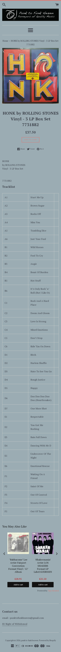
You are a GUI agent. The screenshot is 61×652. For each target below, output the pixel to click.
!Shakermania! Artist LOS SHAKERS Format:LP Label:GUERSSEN (43, 565)
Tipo (50, 590)
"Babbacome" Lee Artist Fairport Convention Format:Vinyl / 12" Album (18, 565)
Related (55, 590)
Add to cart (18, 584)
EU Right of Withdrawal (14, 624)
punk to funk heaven (29, 640)
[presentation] (4, 553)
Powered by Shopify (47, 640)
